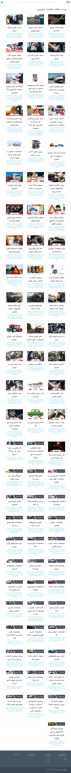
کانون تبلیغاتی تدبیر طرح (57, 770)
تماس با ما (24, 2)
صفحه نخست (47, 755)
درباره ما (48, 2)
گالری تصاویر (17, 2)
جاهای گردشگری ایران (31, 755)
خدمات (43, 2)
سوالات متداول (37, 2)
